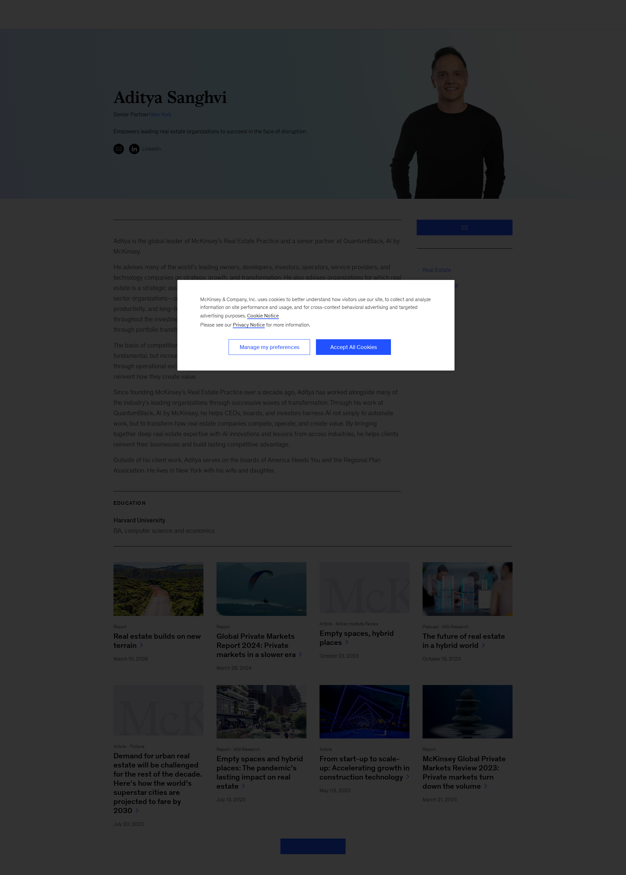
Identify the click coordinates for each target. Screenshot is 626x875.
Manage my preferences (269, 347)
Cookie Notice (263, 315)
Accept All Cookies (353, 347)
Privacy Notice (249, 325)
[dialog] (316, 325)
